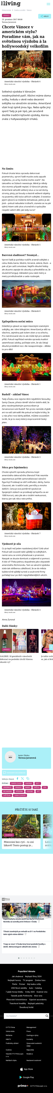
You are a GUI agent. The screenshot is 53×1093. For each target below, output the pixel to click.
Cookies (9, 1050)
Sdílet (43, 17)
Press (28, 1031)
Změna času (40, 980)
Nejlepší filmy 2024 (33, 976)
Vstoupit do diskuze (16, 773)
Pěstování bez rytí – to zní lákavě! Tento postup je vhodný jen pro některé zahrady (19, 843)
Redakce (29, 1054)
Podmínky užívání (12, 1043)
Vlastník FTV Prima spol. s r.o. (15, 1055)
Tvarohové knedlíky (18, 1003)
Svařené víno (42, 992)
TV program (28, 980)
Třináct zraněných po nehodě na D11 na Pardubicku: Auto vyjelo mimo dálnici (24, 932)
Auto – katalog (35, 988)
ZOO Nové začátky (19, 988)
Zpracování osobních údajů (34, 1044)
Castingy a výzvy (32, 1035)
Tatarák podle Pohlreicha (21, 996)
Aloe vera (38, 996)
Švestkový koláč (27, 1007)
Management (31, 1027)
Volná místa (10, 1031)
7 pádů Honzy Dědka (14, 992)
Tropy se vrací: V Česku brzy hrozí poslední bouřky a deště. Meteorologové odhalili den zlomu (24, 945)
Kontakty (29, 1039)
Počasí (22, 984)
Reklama (9, 1035)
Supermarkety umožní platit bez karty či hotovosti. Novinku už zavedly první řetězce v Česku (23, 920)
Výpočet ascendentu (38, 999)
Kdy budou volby (34, 984)
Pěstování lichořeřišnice (16, 999)
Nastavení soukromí (33, 1060)
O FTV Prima (10, 1027)
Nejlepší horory (14, 980)
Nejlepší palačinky (36, 1003)
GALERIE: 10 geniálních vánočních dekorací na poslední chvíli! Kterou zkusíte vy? (16, 659)
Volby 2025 (30, 992)
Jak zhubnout (17, 976)
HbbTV (8, 1039)
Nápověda (30, 1050)
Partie (14, 984)
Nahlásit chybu (11, 1060)
